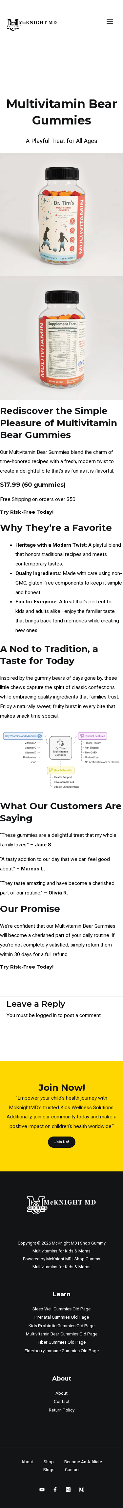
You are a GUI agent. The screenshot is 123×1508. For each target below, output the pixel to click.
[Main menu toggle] (110, 22)
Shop (49, 1461)
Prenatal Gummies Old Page (61, 1317)
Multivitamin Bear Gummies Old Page (61, 1333)
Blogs (48, 1469)
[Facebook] (55, 1489)
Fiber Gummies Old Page (62, 1342)
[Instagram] (68, 1489)
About (61, 1393)
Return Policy (61, 1409)
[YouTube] (42, 1489)
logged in (46, 1015)
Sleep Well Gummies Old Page (61, 1308)
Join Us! (61, 1142)
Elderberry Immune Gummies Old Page (62, 1350)
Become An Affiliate (83, 1461)
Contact (62, 1401)
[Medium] (81, 1489)
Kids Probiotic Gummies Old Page (61, 1325)
